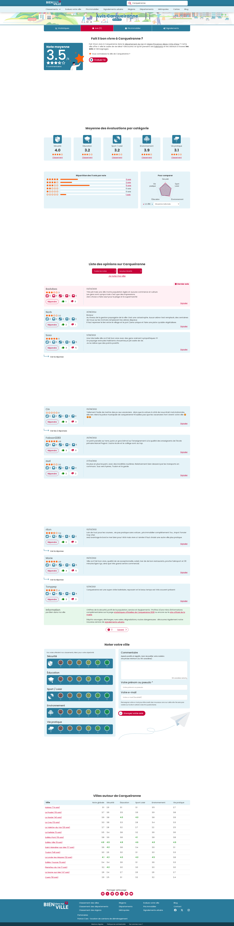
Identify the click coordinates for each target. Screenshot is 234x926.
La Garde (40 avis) (53, 817)
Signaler (184, 303)
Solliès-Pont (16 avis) (54, 837)
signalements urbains (114, 622)
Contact (177, 906)
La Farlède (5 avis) (53, 832)
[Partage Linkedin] (112, 894)
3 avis (128, 179)
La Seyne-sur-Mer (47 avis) (57, 872)
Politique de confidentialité (116, 924)
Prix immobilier (92, 9)
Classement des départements (93, 906)
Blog (186, 9)
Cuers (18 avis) (51, 877)
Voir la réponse (57, 356)
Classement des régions (90, 910)
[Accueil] (53, 3)
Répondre (52, 301)
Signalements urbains (113, 9)
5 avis (128, 185)
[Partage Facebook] (103, 894)
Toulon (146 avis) (52, 852)
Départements (146, 9)
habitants (158, 46)
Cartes (176, 9)
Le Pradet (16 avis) (53, 812)
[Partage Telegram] (117, 894)
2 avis (128, 182)
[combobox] (157, 3)
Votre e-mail (128, 692)
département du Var (134, 44)
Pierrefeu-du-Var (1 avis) (56, 867)
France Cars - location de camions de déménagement (103, 918)
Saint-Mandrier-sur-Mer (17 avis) (59, 847)
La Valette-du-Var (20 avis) (57, 827)
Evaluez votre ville (73, 9)
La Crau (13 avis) (52, 822)
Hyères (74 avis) (52, 807)
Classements (52, 9)
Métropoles (163, 9)
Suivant (120, 629)
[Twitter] (181, 910)
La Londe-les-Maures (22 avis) (58, 857)
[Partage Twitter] (107, 894)
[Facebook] (175, 910)
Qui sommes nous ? (136, 924)
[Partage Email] (131, 894)
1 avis (128, 194)
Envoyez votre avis (133, 713)
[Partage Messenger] (126, 894)
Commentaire (143, 655)
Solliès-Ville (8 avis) (54, 842)
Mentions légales (97, 924)
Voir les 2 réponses (58, 431)
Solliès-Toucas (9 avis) (55, 862)
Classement (57, 157)
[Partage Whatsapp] (122, 894)
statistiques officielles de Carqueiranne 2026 (134, 612)
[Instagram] (188, 910)
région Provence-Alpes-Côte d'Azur (163, 44)
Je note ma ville (117, 276)
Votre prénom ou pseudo (137, 682)
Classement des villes (89, 903)
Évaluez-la (99, 59)
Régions (131, 9)
